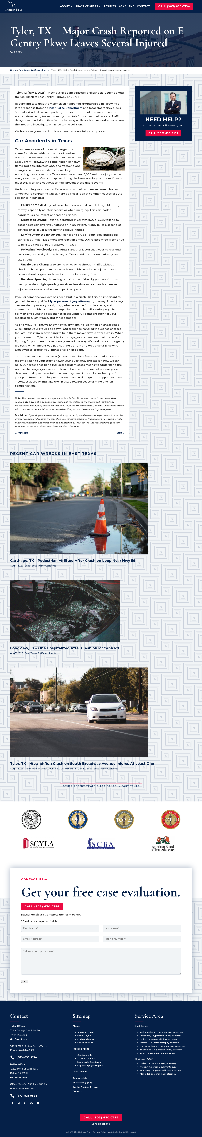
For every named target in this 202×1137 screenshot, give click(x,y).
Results (110, 6)
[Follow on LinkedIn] (25, 1103)
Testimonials (80, 1078)
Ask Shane (126, 6)
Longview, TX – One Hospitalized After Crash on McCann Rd (64, 648)
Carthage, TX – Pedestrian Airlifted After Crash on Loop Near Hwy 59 (72, 561)
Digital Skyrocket (127, 1132)
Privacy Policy (99, 1132)
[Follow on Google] (31, 1103)
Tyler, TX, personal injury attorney (157, 1053)
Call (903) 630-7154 (174, 6)
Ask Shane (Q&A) (82, 1082)
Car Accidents (84, 1055)
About (65, 6)
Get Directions (18, 1039)
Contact (143, 6)
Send (24, 981)
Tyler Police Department (65, 108)
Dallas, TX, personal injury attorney (158, 1063)
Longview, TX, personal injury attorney (160, 1035)
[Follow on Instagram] (18, 1103)
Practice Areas (86, 6)
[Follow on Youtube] (37, 1103)
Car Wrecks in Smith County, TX (42, 768)
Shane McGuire (85, 1032)
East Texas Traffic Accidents (34, 70)
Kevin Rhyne (84, 1035)
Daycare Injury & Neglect (90, 1065)
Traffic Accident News (85, 1087)
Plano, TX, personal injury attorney (158, 1074)
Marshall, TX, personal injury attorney (159, 1042)
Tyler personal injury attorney (69, 301)
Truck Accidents (86, 1058)
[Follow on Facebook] (12, 1103)
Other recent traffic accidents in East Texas (101, 786)
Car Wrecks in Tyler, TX (73, 768)
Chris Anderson (85, 1039)
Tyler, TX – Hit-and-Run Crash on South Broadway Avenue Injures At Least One (82, 763)
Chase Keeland (85, 1042)
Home (13, 70)
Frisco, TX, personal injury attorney (158, 1067)
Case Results (80, 1071)
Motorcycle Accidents (89, 1062)
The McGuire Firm (82, 1132)
